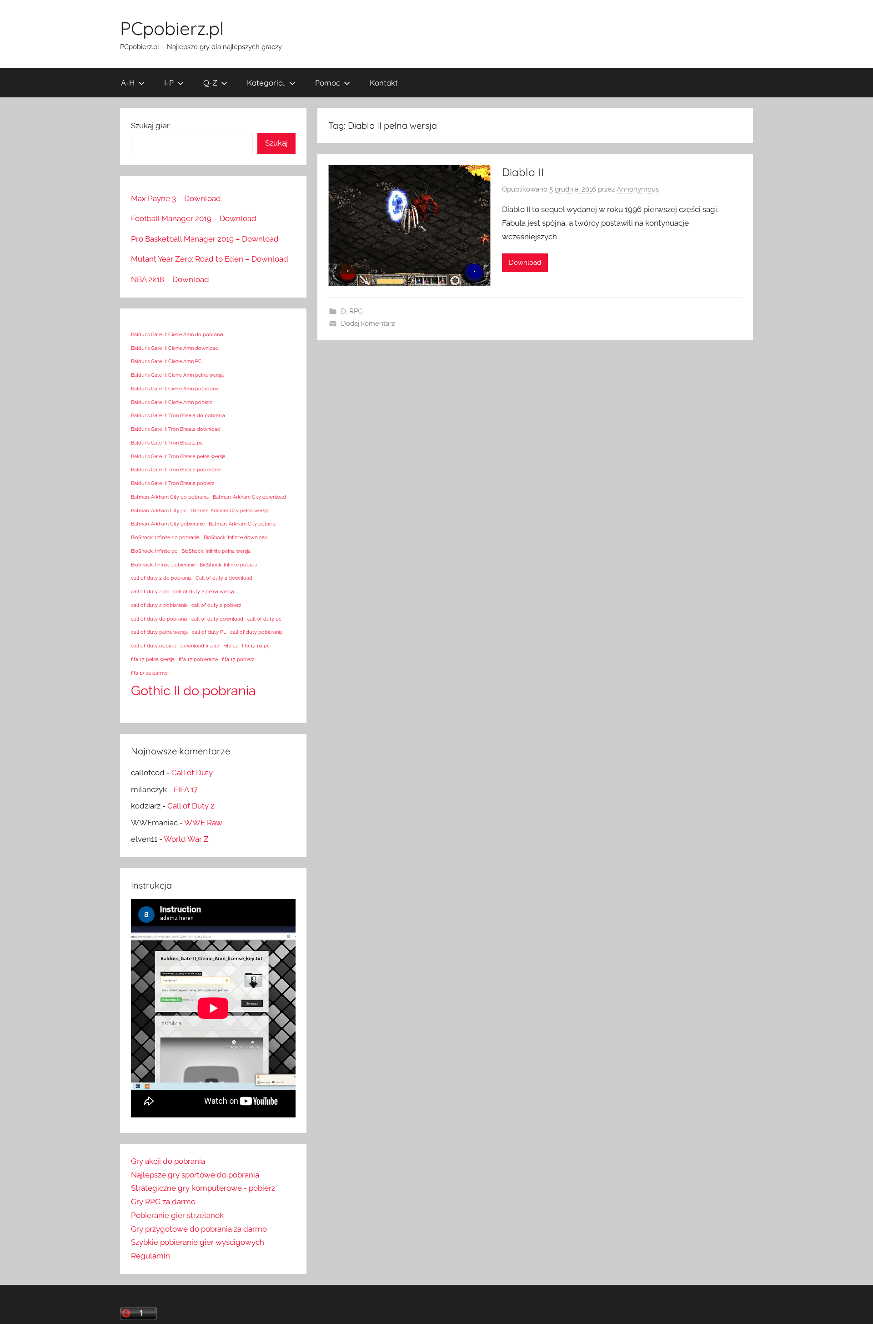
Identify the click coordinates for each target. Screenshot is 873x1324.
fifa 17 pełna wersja (153, 659)
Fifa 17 (230, 645)
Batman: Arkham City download (249, 497)
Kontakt (384, 82)
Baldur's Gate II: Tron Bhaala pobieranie (176, 469)
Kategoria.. (266, 82)
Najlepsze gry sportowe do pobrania (195, 1174)
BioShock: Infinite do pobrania (165, 537)
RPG (356, 311)
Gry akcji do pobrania (168, 1161)
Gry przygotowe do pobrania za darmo (199, 1228)
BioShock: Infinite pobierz (228, 564)
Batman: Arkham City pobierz (242, 523)
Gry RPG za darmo (163, 1201)
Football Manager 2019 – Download (193, 218)
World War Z (186, 839)
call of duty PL (209, 632)
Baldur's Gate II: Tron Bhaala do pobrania (178, 415)
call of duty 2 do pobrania (161, 578)
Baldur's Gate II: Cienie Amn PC (166, 361)
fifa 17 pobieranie (198, 659)
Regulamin (150, 1255)
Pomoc (327, 82)
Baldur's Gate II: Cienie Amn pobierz (171, 402)
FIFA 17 (186, 789)
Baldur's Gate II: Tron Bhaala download (176, 429)
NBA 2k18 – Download (170, 279)
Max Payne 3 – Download (176, 198)
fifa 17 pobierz (238, 659)
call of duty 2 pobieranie (159, 605)
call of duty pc (264, 619)
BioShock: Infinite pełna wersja (216, 551)
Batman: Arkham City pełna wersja (230, 510)
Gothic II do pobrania (193, 690)
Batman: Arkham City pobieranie (168, 523)
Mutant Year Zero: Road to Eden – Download (209, 258)
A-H (128, 82)
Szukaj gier (150, 125)
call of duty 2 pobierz (216, 605)
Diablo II (523, 172)
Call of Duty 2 (191, 805)
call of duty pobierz (153, 645)
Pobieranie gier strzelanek (177, 1215)
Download (525, 262)
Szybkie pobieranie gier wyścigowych (197, 1242)
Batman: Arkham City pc (158, 510)
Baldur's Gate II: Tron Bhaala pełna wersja (178, 456)
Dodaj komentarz (368, 323)
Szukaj (276, 142)
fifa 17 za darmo (149, 673)
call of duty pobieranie (256, 632)
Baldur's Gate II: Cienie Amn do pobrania (177, 334)
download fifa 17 (200, 645)
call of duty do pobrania (159, 619)
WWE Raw (203, 822)
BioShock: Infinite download (236, 537)
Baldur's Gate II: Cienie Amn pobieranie (175, 388)
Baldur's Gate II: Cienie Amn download (175, 348)
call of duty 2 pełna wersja (203, 591)
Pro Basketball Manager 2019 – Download (205, 238)
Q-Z (210, 82)
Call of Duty (192, 772)
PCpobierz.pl (172, 28)
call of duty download (217, 619)
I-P (169, 82)
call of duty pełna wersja (159, 632)
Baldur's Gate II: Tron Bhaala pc (167, 442)
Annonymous (638, 189)
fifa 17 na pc (256, 645)
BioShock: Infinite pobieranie (163, 564)
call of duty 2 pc (150, 591)
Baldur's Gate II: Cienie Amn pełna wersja (177, 375)
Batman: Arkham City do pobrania (170, 497)
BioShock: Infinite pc (154, 551)
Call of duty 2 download (224, 578)
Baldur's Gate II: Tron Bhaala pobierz (172, 483)
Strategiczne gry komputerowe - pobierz (203, 1188)
